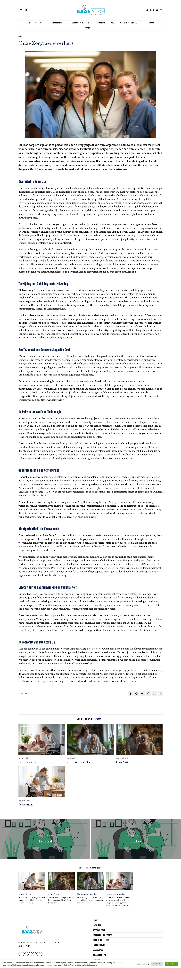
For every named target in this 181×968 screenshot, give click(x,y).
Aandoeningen (56, 23)
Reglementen (99, 944)
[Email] (161, 10)
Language (89, 28)
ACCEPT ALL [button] (171, 964)
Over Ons (39, 23)
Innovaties (100, 23)
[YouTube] (157, 10)
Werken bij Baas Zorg (130, 23)
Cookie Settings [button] (143, 964)
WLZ (113, 23)
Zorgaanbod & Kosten (78, 23)
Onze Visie (122, 762)
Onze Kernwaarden (79, 762)
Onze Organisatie (29, 762)
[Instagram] (150, 10)
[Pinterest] (153, 10)
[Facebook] (144, 10)
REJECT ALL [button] (157, 964)
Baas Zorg (22, 36)
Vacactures (98, 949)
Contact (150, 23)
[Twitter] (147, 10)
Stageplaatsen (99, 954)
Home (29, 23)
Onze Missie (25, 804)
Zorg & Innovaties (101, 940)
